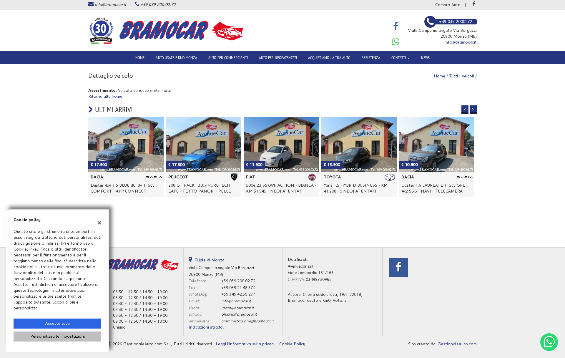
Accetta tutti (57, 323)
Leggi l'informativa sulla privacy (245, 344)
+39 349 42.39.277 (238, 294)
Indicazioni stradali (207, 327)
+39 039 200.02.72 (158, 5)
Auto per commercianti (228, 57)
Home (140, 57)
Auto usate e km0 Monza (176, 57)
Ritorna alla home (105, 97)
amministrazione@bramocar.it (247, 321)
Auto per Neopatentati (278, 57)
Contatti (399, 57)
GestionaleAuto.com (457, 344)
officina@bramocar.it (239, 314)
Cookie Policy (292, 344)
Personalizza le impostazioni (57, 336)
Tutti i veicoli (461, 76)
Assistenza (371, 57)
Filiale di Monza (210, 260)
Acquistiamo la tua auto (329, 57)
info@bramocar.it (110, 5)
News (425, 57)
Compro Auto (448, 5)
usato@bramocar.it (237, 308)
